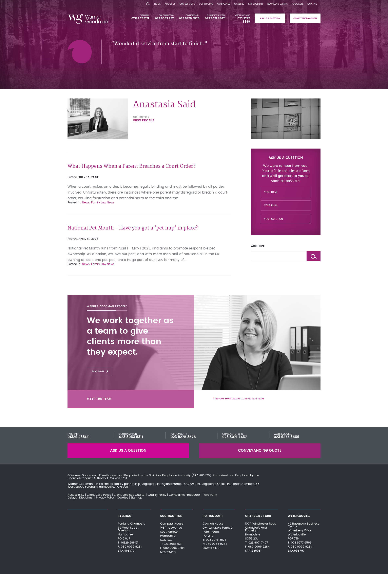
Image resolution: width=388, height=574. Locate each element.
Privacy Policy (105, 497)
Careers (239, 4)
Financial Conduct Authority (86, 478)
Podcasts (297, 4)
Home (157, 4)
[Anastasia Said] (97, 118)
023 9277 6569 (286, 437)
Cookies (122, 497)
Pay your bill (255, 4)
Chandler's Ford (216, 15)
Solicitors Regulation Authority (170, 475)
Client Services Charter (130, 494)
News (86, 202)
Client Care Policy (99, 494)
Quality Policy (157, 494)
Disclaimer (86, 497)
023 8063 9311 (164, 18)
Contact (312, 4)
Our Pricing (206, 4)
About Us (170, 4)
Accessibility (75, 494)
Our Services (187, 4)
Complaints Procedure (184, 494)
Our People (223, 4)
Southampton (166, 15)
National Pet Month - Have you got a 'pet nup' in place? (132, 228)
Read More (98, 371)
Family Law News (102, 202)
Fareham (144, 15)
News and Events (277, 4)
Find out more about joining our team (238, 399)
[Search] (148, 3)
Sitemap (136, 497)
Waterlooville (242, 15)
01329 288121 (140, 18)
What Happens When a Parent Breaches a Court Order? (131, 166)
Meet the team (99, 398)
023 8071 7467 (215, 18)
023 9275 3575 (189, 18)
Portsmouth (192, 15)
